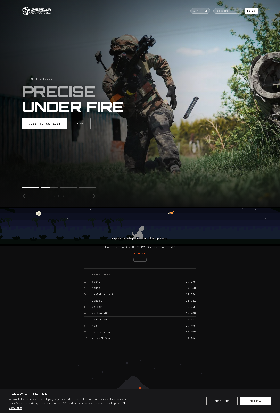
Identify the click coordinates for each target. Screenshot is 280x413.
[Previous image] (24, 196)
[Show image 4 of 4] (87, 187)
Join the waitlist (44, 124)
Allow (256, 401)
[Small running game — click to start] (140, 226)
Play (80, 123)
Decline (222, 401)
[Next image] (94, 196)
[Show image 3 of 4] (68, 187)
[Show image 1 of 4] (30, 187)
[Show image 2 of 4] (49, 187)
